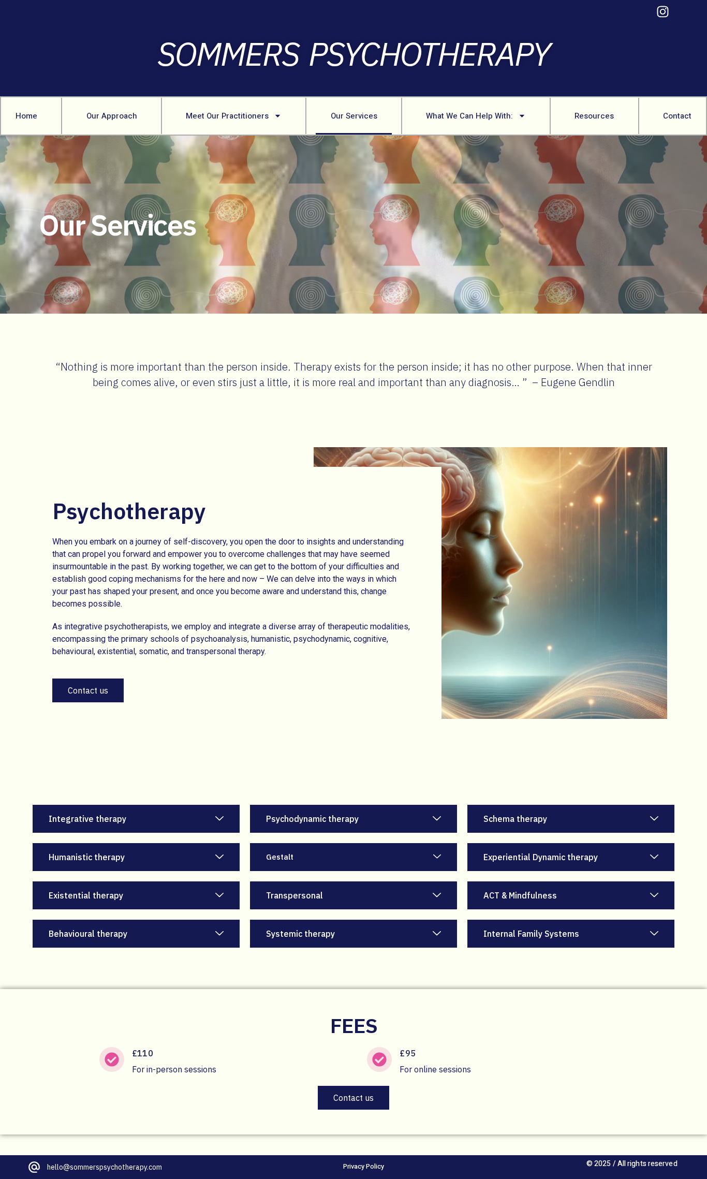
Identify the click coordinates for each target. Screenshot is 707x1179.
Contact (677, 116)
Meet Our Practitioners (227, 116)
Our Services (354, 116)
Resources (594, 116)
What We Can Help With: (469, 116)
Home (26, 116)
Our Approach (111, 116)
